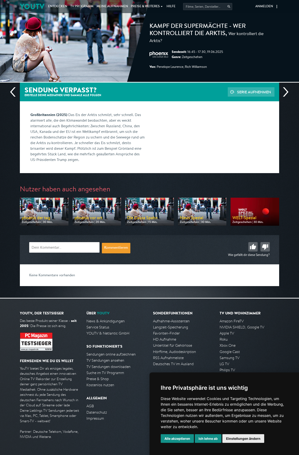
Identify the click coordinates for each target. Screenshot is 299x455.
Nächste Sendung (283, 92)
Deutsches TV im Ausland (173, 363)
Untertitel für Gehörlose (172, 345)
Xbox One (227, 345)
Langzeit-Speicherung (170, 327)
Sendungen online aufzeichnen (111, 354)
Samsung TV (229, 357)
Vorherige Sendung (14, 92)
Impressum (95, 418)
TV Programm (81, 6)
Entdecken (57, 6)
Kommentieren (116, 248)
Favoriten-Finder (166, 333)
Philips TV (227, 370)
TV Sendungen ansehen (105, 360)
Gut (253, 246)
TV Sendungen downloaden (108, 366)
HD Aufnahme (164, 339)
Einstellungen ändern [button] (243, 438)
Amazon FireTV (232, 321)
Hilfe (171, 6)
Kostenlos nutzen (100, 384)
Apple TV (227, 333)
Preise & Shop (97, 378)
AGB (90, 406)
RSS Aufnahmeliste (168, 357)
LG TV (224, 363)
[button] (276, 6)
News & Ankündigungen (105, 321)
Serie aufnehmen (254, 92)
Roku (224, 339)
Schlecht (265, 246)
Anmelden (264, 6)
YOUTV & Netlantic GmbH (107, 333)
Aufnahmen (112, 6)
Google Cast (230, 351)
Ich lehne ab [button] (208, 438)
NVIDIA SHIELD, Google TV (242, 327)
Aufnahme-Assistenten (171, 321)
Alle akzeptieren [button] (177, 438)
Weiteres (145, 6)
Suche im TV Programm (105, 372)
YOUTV (32, 6)
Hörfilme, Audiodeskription (174, 351)
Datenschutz (96, 412)
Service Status (97, 327)
